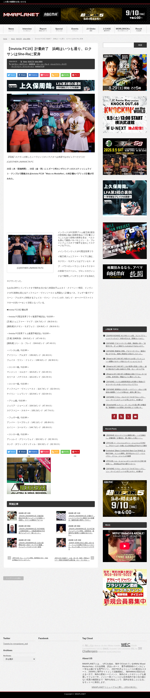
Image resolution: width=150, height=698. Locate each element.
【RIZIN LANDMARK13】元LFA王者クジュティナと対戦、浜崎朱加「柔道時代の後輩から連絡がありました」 (81, 532)
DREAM (134, 645)
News (13, 39)
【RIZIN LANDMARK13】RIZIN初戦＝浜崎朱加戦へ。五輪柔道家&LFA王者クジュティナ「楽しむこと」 (32, 531)
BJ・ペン (89, 645)
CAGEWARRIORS (89, 648)
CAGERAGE (126, 648)
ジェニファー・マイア (58, 64)
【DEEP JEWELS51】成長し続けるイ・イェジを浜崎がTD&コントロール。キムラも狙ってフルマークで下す (81, 546)
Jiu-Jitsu (104, 645)
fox (136, 648)
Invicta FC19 (39, 66)
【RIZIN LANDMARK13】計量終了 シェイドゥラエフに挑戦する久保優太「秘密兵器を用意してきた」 (81, 518)
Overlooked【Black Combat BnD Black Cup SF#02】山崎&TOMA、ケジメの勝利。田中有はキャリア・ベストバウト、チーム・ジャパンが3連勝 (125, 453)
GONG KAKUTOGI (114, 651)
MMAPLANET (80, 694)
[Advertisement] (51, 203)
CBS (119, 648)
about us (97, 645)
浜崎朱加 (32, 64)
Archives (7, 655)
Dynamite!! (113, 648)
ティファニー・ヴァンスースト (22, 66)
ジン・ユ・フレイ (42, 64)
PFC (133, 648)
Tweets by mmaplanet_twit (15, 643)
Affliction (111, 645)
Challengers (90, 651)
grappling (117, 645)
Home (5, 39)
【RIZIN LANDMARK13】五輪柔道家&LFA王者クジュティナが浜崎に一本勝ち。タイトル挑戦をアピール (32, 518)
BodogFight (102, 651)
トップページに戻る (13, 578)
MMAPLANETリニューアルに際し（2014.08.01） (115, 687)
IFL (83, 645)
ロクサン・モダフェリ (19, 64)
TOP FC (99, 648)
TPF (140, 648)
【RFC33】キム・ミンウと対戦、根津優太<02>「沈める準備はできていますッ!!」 (30, 559)
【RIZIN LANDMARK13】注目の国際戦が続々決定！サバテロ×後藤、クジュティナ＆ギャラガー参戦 (31, 545)
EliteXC (106, 648)
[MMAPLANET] (21, 15)
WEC (125, 644)
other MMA (26, 39)
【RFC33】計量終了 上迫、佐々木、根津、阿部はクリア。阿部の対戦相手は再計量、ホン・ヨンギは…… (72, 559)
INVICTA (19, 39)
